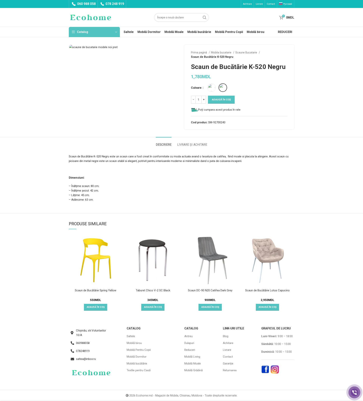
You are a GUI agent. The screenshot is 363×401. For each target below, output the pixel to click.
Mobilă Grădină (193, 370)
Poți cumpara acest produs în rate (219, 109)
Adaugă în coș (221, 99)
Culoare (196, 87)
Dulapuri (189, 343)
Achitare (228, 343)
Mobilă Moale (192, 363)
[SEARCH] (204, 17)
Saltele (131, 336)
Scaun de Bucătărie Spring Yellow (95, 290)
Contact (228, 356)
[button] (95, 307)
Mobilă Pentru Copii (139, 350)
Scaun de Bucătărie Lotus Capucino (267, 290)
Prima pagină (199, 52)
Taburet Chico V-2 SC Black (153, 290)
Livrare (227, 350)
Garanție (228, 363)
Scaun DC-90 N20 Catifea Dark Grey (210, 290)
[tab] (163, 143)
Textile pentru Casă (138, 370)
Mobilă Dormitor (137, 356)
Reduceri (189, 350)
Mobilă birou (134, 343)
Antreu (188, 336)
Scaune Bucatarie (246, 52)
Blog (225, 336)
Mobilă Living (192, 356)
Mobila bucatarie (221, 52)
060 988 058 (86, 4)
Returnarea (230, 370)
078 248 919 (114, 4)
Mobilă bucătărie (137, 363)
